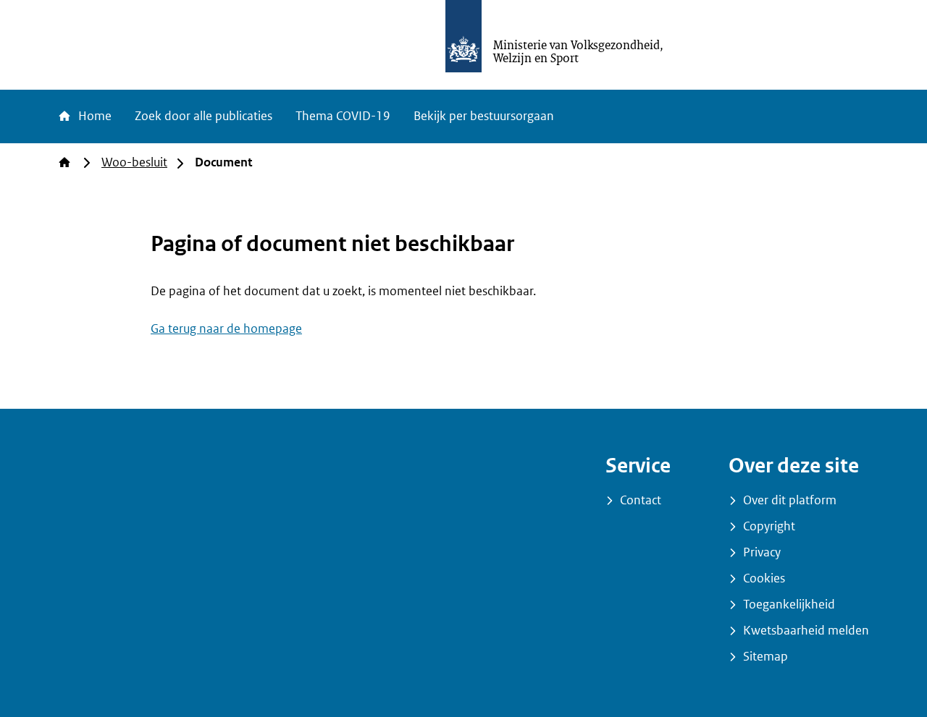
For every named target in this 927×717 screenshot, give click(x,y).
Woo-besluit (134, 162)
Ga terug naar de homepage (226, 328)
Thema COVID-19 (342, 116)
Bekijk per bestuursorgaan (484, 116)
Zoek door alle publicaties (203, 116)
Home (93, 116)
